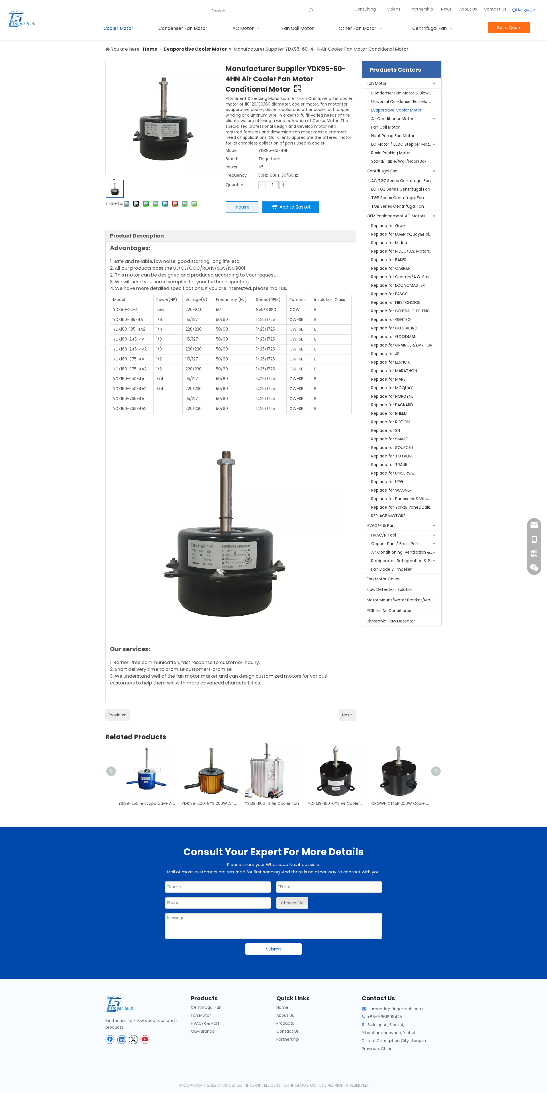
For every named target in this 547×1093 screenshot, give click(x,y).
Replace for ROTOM (390, 422)
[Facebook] (110, 1039)
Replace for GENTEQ (391, 319)
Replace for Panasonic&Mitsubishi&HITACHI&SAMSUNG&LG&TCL (406, 499)
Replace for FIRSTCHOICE (395, 302)
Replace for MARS (388, 379)
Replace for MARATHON (394, 371)
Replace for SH (385, 430)
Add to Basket (295, 207)
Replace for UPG (387, 481)
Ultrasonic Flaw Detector (391, 621)
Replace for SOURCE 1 (392, 447)
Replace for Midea (389, 243)
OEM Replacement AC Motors (396, 216)
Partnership (422, 9)
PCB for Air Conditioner (389, 610)
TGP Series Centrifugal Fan (397, 198)
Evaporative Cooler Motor (396, 110)
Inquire (242, 207)
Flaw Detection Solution (390, 589)
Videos (393, 9)
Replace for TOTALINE (392, 456)
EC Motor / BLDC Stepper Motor (402, 144)
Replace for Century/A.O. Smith (402, 277)
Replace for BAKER (389, 260)
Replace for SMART (389, 439)
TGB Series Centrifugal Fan (397, 206)
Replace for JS (385, 353)
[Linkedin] (121, 1039)
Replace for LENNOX (390, 362)
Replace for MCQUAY (392, 388)
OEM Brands (202, 1031)
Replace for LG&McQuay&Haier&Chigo (406, 234)
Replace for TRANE (389, 464)
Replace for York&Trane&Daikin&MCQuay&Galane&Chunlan (406, 507)
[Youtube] (145, 1039)
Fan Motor (377, 83)
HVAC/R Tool (383, 535)
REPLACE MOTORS (388, 516)
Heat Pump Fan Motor (393, 136)
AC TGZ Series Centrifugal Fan (401, 180)
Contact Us (495, 9)
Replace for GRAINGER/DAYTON (401, 345)
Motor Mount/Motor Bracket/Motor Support (404, 600)
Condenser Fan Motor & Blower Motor (406, 93)
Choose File (292, 903)
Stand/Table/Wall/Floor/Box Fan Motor (406, 161)
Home (282, 1007)
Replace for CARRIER (391, 268)
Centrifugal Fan (382, 171)
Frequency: (237, 175)
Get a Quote (509, 27)
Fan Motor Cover (383, 579)
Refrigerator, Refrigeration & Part (403, 561)
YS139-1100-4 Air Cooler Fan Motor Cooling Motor (273, 803)
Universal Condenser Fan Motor (402, 101)
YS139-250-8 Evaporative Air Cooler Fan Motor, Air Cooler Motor (147, 803)
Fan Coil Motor (385, 127)
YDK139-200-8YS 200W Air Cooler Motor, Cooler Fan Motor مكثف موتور (210, 803)
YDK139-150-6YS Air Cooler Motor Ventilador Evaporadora (337, 803)
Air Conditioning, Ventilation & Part (405, 552)
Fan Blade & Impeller (391, 569)
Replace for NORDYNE (392, 396)
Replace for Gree (388, 225)
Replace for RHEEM (389, 413)
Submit (273, 949)
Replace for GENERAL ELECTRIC (400, 311)
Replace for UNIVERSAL (393, 473)
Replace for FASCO (390, 294)
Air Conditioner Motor (392, 118)
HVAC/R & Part (381, 525)
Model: (232, 150)
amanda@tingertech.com (396, 1009)
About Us (468, 9)
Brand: (232, 159)
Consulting (365, 9)
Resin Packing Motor (391, 153)
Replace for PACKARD (392, 405)
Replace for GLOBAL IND (394, 328)
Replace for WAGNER (391, 490)
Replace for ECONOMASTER (398, 285)
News (446, 9)
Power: (232, 167)
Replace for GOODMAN (394, 336)
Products (285, 1023)
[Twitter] (133, 1039)
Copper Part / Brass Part (395, 543)
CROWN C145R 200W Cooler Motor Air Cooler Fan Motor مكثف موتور (400, 803)
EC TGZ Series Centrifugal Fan (400, 189)
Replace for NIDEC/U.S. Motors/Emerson (406, 251)
